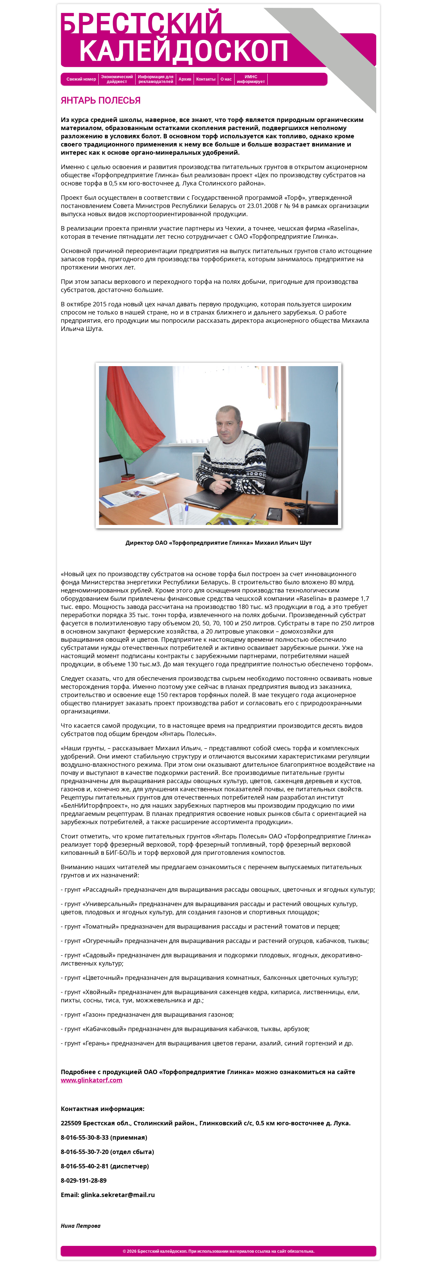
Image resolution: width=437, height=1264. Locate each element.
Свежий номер (81, 79)
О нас (226, 79)
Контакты (205, 79)
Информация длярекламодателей (155, 79)
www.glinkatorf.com (92, 1080)
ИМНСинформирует (251, 79)
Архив (185, 79)
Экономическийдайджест (117, 79)
